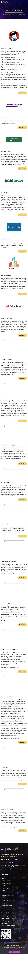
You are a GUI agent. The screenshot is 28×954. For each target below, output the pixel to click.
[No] (26, 950)
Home (3, 878)
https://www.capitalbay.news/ (14, 827)
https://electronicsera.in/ (13, 738)
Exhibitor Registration (6, 880)
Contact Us (4, 907)
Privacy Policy (5, 903)
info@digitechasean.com (10, 925)
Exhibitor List (4, 885)
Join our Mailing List (6, 900)
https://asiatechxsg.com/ (13, 620)
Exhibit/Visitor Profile (6, 883)
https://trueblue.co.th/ (12, 574)
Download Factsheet (6, 888)
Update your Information (7, 905)
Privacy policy (17, 952)
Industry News (5, 898)
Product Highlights (6, 895)
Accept (10, 952)
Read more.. (22, 93)
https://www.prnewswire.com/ (14, 780)
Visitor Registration (6, 893)
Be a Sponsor (4, 890)
